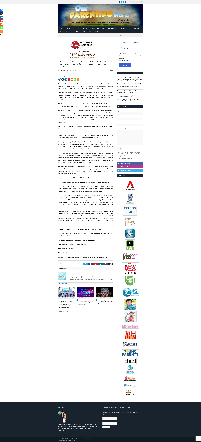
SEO (63, 440)
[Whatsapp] (75, 79)
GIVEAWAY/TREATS (87, 31)
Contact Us (98, 31)
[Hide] (0, 34)
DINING (123, 28)
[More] (78, 79)
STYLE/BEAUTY (64, 31)
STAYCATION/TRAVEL (134, 28)
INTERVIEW (75, 31)
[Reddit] (72, 79)
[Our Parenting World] (100, 15)
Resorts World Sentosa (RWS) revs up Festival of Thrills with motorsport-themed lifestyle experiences (85, 302)
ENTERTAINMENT (112, 28)
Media (77, 28)
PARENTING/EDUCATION (97, 28)
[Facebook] (59, 79)
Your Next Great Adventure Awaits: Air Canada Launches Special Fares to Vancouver (128, 100)
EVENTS (85, 28)
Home (61, 28)
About (69, 28)
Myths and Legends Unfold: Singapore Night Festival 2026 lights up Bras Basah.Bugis (105, 301)
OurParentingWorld (64, 70)
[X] (62, 79)
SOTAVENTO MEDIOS (70, 440)
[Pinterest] (69, 79)
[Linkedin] (65, 79)
